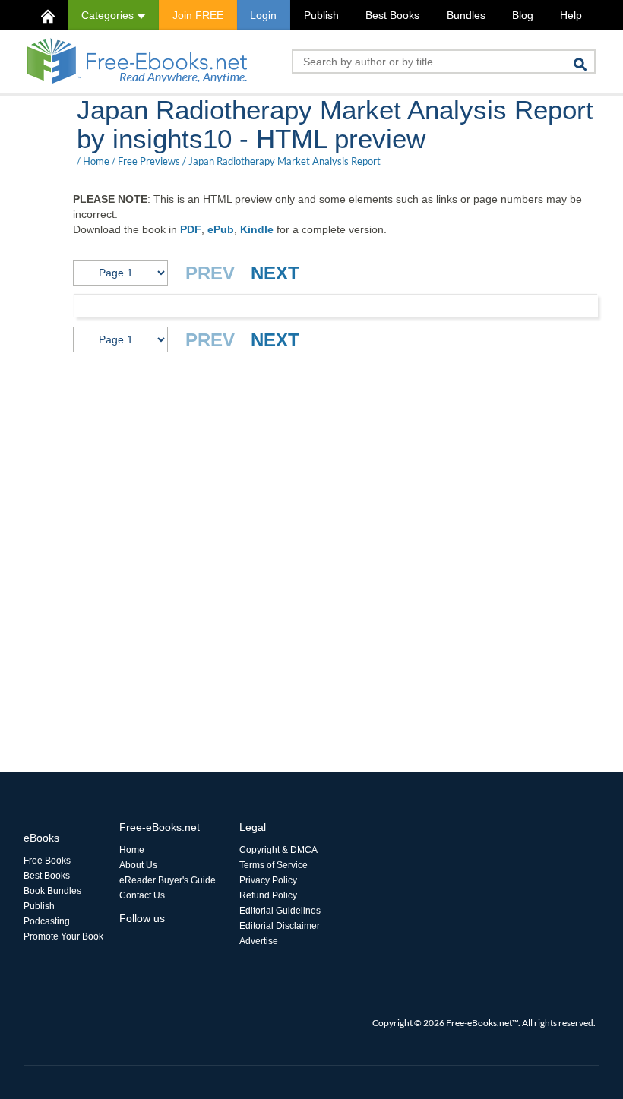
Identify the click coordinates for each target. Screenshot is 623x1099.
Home (96, 161)
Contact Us (142, 895)
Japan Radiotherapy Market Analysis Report (284, 161)
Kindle (257, 229)
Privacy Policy (268, 880)
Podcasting (47, 921)
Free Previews (149, 161)
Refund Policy (268, 895)
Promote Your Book (63, 936)
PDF (190, 229)
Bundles (466, 15)
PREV (210, 273)
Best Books (392, 15)
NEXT (275, 273)
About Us (138, 865)
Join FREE (197, 15)
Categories (109, 15)
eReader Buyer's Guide (167, 880)
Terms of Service (273, 865)
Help (571, 15)
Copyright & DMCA (278, 850)
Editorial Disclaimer (279, 926)
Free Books (47, 860)
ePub (220, 229)
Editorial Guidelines (280, 910)
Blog (522, 15)
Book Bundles (52, 891)
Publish (321, 15)
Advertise (258, 941)
